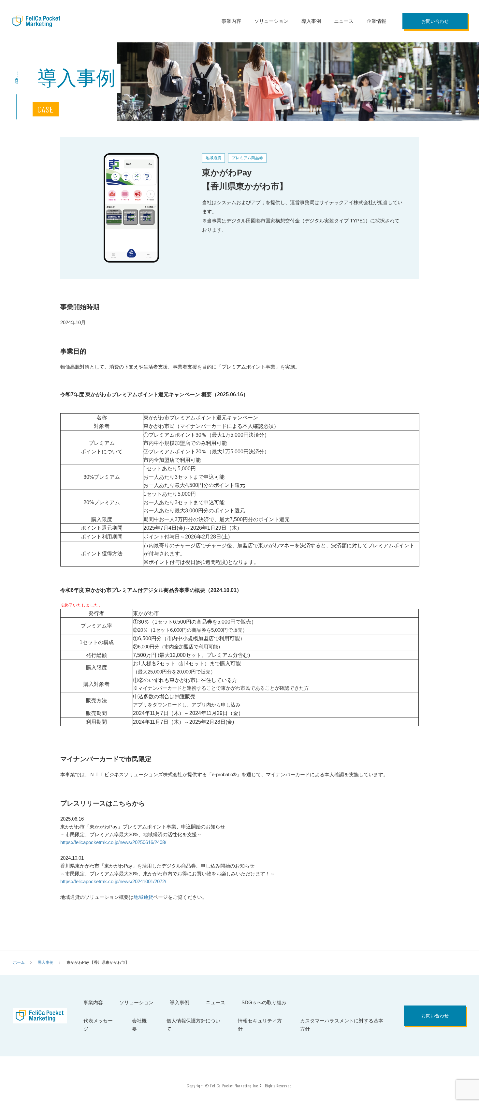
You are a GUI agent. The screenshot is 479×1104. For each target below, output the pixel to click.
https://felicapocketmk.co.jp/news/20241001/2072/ (113, 881)
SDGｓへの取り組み (263, 1002)
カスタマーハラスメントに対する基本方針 (341, 1025)
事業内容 (231, 21)
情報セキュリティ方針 (260, 1025)
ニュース (344, 21)
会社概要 (139, 1025)
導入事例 (311, 21)
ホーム (19, 962)
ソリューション (271, 21)
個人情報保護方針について (193, 1025)
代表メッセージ (98, 1025)
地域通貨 (143, 897)
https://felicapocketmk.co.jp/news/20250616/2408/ (113, 842)
